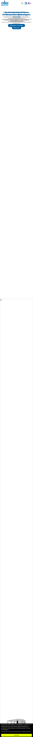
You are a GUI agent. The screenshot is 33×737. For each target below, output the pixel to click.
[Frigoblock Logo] (5, 3)
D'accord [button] (16, 735)
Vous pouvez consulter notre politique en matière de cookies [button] (15, 731)
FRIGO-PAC (16, 28)
